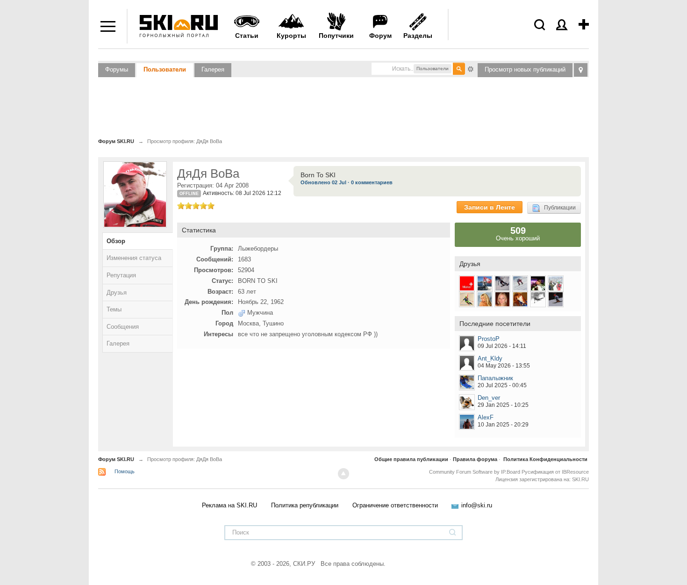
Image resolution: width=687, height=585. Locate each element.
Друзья (117, 292)
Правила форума (475, 459)
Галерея (212, 69)
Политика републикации (304, 505)
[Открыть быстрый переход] (580, 70)
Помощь (124, 471)
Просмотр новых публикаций (525, 69)
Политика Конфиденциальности (545, 459)
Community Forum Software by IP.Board (474, 472)
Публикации (558, 207)
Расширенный (470, 68)
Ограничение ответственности (395, 505)
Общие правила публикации (411, 459)
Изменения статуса (134, 257)
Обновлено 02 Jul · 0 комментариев (347, 182)
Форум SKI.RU (116, 459)
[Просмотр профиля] (467, 343)
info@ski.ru (476, 505)
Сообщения (123, 326)
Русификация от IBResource (554, 472)
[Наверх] (343, 473)
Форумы (116, 69)
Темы (114, 309)
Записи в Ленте (489, 207)
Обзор (116, 241)
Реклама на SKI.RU (229, 505)
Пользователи (164, 69)
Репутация (121, 275)
